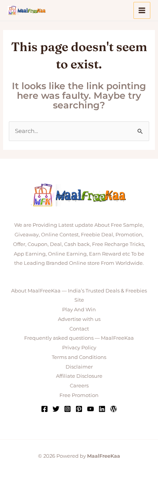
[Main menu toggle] (142, 10)
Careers (79, 385)
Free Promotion (79, 395)
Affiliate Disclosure (79, 376)
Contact (79, 329)
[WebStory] (113, 408)
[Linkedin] (102, 408)
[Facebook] (44, 408)
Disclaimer (79, 367)
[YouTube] (90, 408)
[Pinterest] (79, 408)
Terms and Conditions (79, 357)
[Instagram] (67, 408)
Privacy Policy (79, 347)
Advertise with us (79, 319)
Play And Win (79, 309)
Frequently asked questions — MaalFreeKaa (79, 338)
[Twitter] (56, 408)
